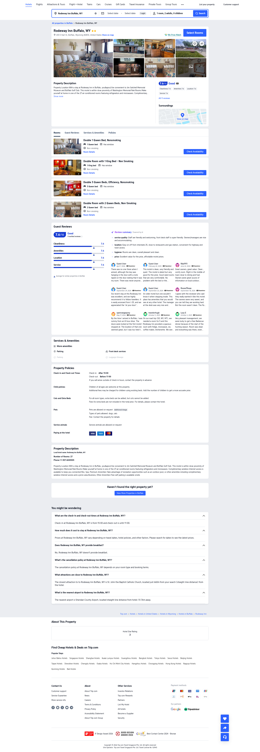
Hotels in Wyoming (168, 614)
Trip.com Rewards (125, 696)
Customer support (58, 691)
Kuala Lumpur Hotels (110, 658)
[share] (225, 728)
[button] (182, 4)
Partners (121, 700)
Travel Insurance (136, 4)
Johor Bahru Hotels (59, 658)
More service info (58, 700)
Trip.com (123, 614)
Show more (58, 96)
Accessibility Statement (94, 713)
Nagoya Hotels (189, 664)
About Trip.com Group (94, 718)
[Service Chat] (225, 737)
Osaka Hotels (102, 664)
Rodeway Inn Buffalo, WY (72, 31)
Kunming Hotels (58, 669)
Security (121, 718)
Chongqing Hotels (155, 664)
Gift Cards (120, 4)
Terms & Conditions (93, 704)
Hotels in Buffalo (186, 614)
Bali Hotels (71, 669)
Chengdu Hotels (88, 664)
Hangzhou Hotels (139, 664)
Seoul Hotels (173, 658)
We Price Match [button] (174, 35)
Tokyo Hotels (159, 658)
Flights (39, 4)
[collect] (225, 719)
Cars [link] (98, 4)
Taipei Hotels (56, 664)
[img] (83, 58)
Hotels (28, 4)
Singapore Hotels (76, 658)
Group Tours (171, 4)
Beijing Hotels (186, 658)
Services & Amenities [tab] (94, 132)
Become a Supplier (126, 713)
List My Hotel (123, 704)
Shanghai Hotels (93, 658)
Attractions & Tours (56, 4)
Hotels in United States (147, 614)
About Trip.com (91, 691)
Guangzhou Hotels (129, 658)
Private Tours (155, 4)
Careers (88, 700)
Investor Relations (125, 691)
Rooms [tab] (57, 132)
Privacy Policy (90, 709)
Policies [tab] (112, 132)
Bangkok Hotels (145, 658)
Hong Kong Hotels (173, 664)
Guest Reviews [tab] (72, 132)
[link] (206, 4)
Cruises (108, 4)
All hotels (122, 709)
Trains (89, 4)
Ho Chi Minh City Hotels (120, 664)
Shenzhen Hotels (71, 664)
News (87, 696)
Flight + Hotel (75, 4)
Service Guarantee (59, 696)
